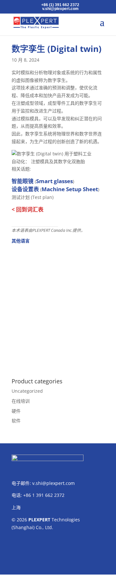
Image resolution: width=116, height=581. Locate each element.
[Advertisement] (58, 307)
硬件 (16, 411)
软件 (16, 421)
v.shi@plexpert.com (53, 483)
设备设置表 (25, 189)
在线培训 (21, 401)
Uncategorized (27, 391)
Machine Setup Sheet (70, 189)
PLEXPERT (39, 520)
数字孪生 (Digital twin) (57, 48)
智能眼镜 (23, 181)
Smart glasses (54, 181)
